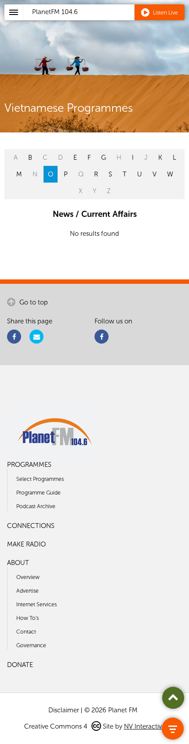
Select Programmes (40, 479)
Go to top (33, 302)
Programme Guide (38, 492)
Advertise (27, 590)
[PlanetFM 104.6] (106, 22)
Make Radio (26, 544)
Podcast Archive (35, 506)
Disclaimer (63, 710)
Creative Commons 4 (56, 726)
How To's (27, 618)
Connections (31, 526)
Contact (26, 631)
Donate (20, 665)
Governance (31, 645)
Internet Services (36, 604)
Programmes (29, 465)
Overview (28, 577)
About (18, 563)
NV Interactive (144, 726)
